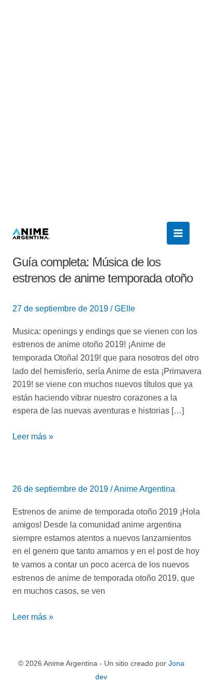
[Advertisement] (101, 106)
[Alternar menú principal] (178, 233)
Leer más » (32, 435)
